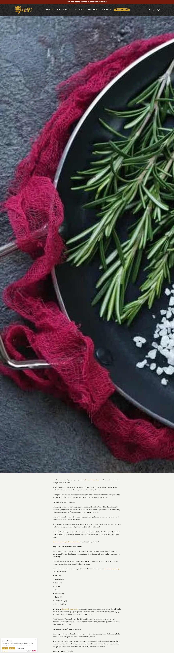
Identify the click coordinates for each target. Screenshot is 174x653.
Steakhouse (63, 10)
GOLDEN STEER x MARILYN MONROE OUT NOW (87, 2)
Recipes (91, 10)
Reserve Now (122, 10)
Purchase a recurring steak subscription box (66, 542)
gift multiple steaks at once (70, 609)
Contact (105, 10)
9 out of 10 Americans (92, 480)
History (78, 10)
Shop (48, 10)
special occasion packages (112, 569)
